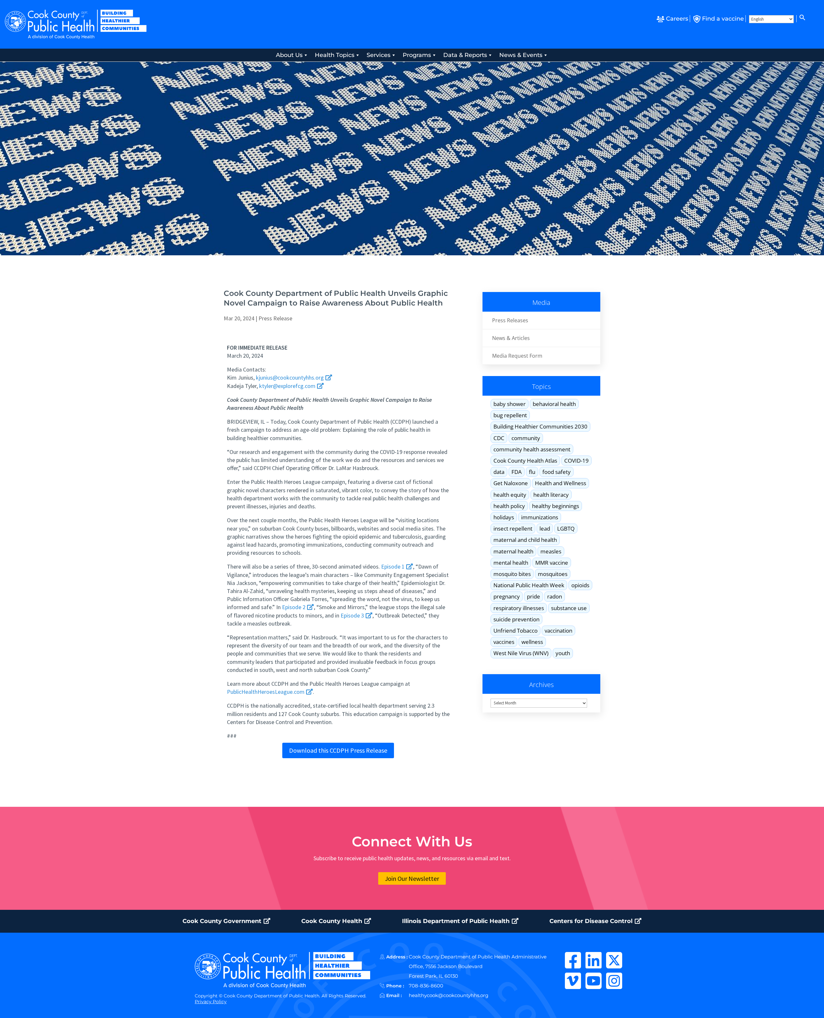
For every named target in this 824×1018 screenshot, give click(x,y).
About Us (289, 55)
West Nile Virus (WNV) (520, 653)
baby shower (509, 404)
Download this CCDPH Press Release (338, 750)
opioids (580, 585)
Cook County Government (223, 921)
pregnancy (506, 596)
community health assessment (531, 449)
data (498, 472)
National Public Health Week (528, 585)
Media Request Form (517, 355)
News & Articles (511, 338)
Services (378, 55)
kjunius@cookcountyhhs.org (290, 377)
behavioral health (554, 404)
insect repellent (512, 528)
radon (554, 596)
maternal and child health (525, 539)
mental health (510, 562)
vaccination (558, 630)
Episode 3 (353, 615)
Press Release (275, 318)
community (525, 438)
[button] (801, 18)
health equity (509, 494)
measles (550, 551)
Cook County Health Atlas (525, 460)
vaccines (503, 642)
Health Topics (334, 55)
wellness (532, 642)
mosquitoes (552, 574)
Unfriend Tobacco (515, 630)
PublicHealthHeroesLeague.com (266, 691)
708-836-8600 (426, 986)
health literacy (551, 494)
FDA (516, 472)
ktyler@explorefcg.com (287, 386)
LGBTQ (566, 528)
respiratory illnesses (518, 608)
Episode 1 (393, 566)
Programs (417, 55)
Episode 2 (294, 607)
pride (533, 596)
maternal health (513, 551)
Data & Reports (465, 55)
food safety (556, 472)
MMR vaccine (551, 562)
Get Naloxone (510, 483)
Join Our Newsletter (412, 878)
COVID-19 (576, 460)
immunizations (539, 517)
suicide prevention (516, 619)
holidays (503, 517)
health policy (509, 506)
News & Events (520, 55)
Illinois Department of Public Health (456, 921)
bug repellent (510, 415)
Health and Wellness (560, 483)
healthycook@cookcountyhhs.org (448, 995)
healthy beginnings (555, 506)
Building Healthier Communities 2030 (540, 426)
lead (544, 528)
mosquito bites (512, 574)
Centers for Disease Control (591, 921)
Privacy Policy (211, 1001)
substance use (569, 608)
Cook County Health (332, 921)
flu (532, 472)
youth (563, 653)
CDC (498, 438)
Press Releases (510, 320)
